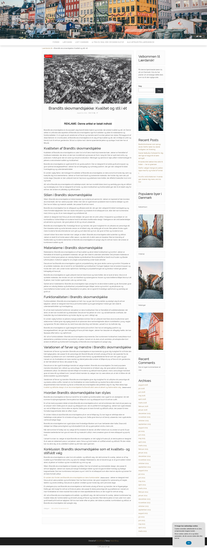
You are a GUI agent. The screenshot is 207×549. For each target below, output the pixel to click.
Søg (140, 86)
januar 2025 (142, 453)
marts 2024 (142, 488)
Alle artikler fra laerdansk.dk (140, 42)
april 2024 (142, 485)
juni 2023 (141, 520)
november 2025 (144, 417)
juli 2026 (141, 388)
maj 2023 (141, 524)
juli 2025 (141, 431)
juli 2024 (141, 474)
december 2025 (144, 413)
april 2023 (142, 528)
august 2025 (143, 428)
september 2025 (144, 424)
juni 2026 (141, 392)
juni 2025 (141, 435)
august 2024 (143, 471)
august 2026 (143, 385)
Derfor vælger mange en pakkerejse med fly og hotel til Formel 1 (150, 170)
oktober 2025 (143, 421)
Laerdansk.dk (47, 48)
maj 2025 (141, 438)
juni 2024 (141, 478)
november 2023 (144, 503)
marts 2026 (142, 403)
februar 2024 (143, 492)
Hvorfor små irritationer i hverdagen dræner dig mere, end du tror (150, 179)
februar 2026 (143, 406)
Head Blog (114, 541)
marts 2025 (142, 446)
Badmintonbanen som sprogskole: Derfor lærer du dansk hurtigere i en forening (149, 146)
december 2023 (144, 499)
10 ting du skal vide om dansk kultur (108, 42)
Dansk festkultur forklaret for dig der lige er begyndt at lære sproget (150, 155)
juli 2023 (141, 517)
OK (189, 543)
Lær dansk (67, 42)
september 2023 (144, 510)
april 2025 (142, 442)
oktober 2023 (143, 506)
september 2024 (144, 467)
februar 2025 (143, 449)
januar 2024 (142, 495)
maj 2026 (141, 396)
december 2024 (144, 456)
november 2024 (144, 460)
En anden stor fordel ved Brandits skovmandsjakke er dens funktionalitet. (72, 478)
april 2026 (142, 399)
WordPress (100, 541)
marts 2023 (142, 531)
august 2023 (143, 513)
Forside (56, 42)
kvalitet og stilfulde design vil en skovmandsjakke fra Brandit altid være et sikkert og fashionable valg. (82, 387)
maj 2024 (141, 481)
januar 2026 (142, 410)
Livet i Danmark (82, 42)
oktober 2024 (143, 463)
